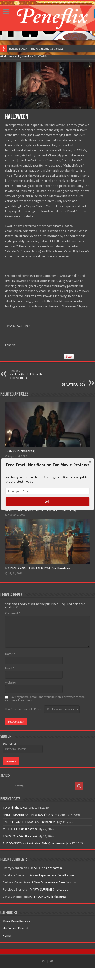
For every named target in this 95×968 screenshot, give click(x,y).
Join (47, 501)
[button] (47, 465)
